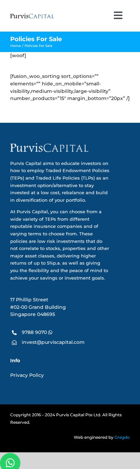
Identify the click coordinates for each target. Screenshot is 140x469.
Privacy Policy (27, 375)
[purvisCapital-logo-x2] (32, 16)
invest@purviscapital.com (53, 342)
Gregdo (122, 437)
